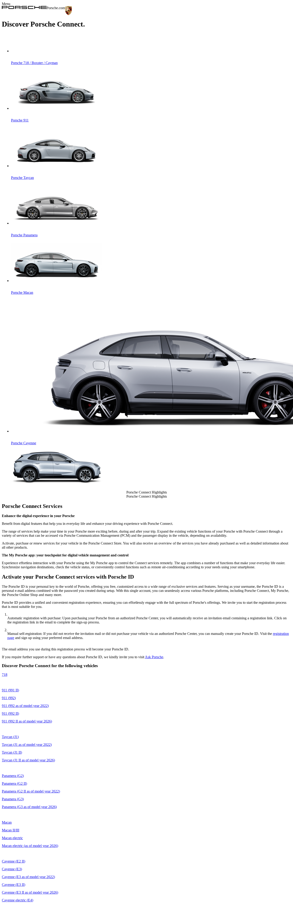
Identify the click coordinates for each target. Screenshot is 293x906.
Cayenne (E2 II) (13, 861)
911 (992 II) (10, 713)
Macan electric (12, 838)
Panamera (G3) (13, 799)
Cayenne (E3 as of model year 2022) (28, 877)
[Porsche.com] (24, 8)
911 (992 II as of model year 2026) (27, 721)
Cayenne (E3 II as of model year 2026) (30, 892)
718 (4, 675)
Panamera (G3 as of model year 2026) (29, 807)
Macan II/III (10, 830)
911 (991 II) (10, 690)
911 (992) (9, 698)
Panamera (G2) (13, 776)
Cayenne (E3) (12, 869)
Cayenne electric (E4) (17, 900)
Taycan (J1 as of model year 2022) (27, 745)
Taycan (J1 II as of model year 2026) (28, 760)
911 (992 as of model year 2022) (25, 706)
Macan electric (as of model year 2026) (30, 846)
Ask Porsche (154, 657)
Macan (7, 822)
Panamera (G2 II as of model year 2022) (31, 791)
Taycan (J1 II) (12, 752)
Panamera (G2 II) (14, 783)
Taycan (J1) (10, 737)
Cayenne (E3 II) (13, 885)
